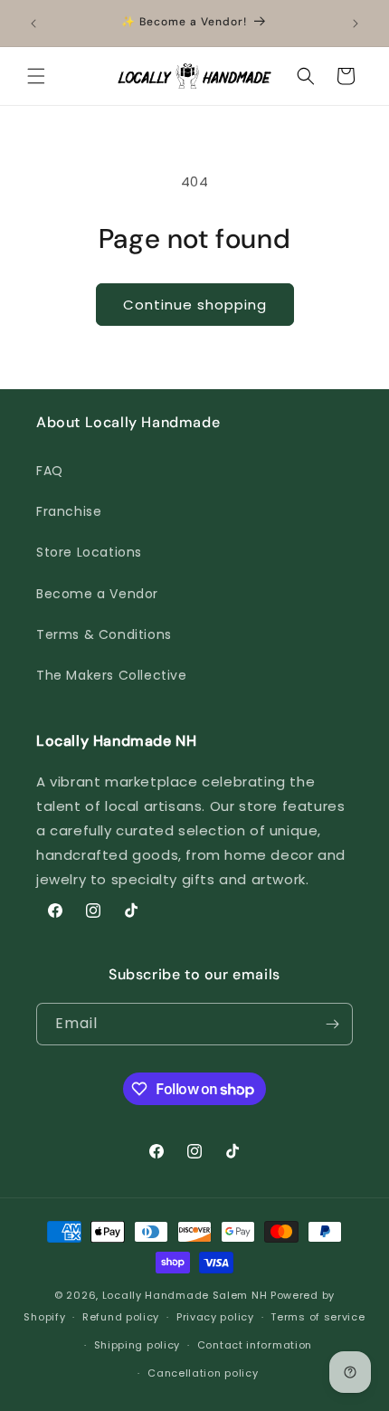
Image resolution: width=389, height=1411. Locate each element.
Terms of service (317, 1317)
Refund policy (120, 1317)
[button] (36, 76)
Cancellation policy (202, 1373)
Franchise (68, 511)
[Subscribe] (332, 1024)
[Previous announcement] (33, 23)
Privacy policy (215, 1317)
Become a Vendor (97, 594)
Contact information (254, 1345)
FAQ (49, 471)
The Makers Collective (111, 675)
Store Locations (89, 552)
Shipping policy (137, 1345)
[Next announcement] (355, 23)
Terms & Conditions (104, 634)
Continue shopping (195, 304)
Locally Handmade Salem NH (185, 1295)
